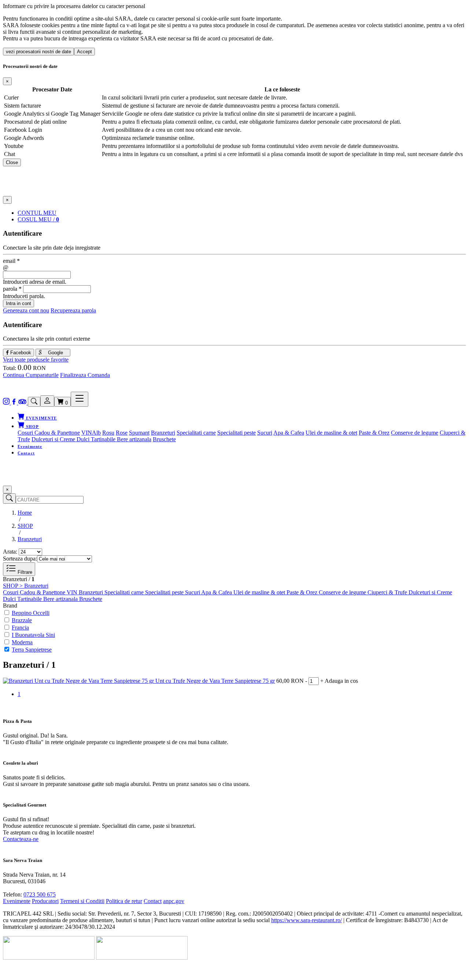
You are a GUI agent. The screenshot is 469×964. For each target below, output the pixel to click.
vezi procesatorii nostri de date (38, 51)
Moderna (22, 642)
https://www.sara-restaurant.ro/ (306, 920)
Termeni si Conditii (82, 901)
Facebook (20, 352)
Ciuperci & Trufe (388, 592)
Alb (96, 433)
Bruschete (164, 439)
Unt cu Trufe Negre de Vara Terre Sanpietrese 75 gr (215, 681)
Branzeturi (163, 433)
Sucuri (264, 433)
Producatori (45, 901)
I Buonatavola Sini (33, 635)
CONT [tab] (37, 213)
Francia (20, 627)
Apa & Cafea (288, 433)
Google (54, 352)
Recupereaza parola (73, 310)
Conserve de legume (414, 433)
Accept (84, 51)
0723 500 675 (39, 894)
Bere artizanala (134, 439)
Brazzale (22, 620)
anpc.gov (173, 901)
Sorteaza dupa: (20, 558)
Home (25, 513)
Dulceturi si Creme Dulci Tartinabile (74, 439)
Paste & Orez (374, 433)
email (11, 261)
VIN (86, 433)
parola (12, 289)
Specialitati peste (236, 433)
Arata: (10, 551)
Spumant (139, 433)
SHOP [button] (32, 426)
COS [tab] (38, 219)
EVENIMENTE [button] (41, 418)
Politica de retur (124, 901)
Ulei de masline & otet (331, 433)
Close (12, 162)
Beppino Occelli (30, 613)
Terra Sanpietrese (32, 649)
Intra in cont (18, 303)
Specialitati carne (196, 433)
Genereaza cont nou (26, 310)
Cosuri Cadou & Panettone (49, 433)
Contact (26, 453)
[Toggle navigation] (79, 399)
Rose (122, 433)
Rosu (108, 433)
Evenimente (30, 446)
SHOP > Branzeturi (25, 586)
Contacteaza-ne (20, 839)
